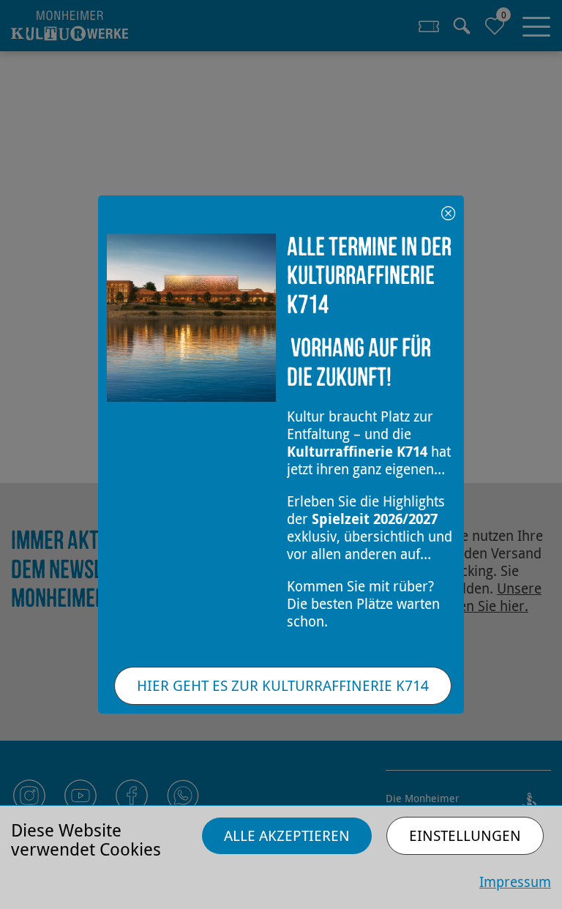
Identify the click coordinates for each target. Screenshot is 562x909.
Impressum (515, 881)
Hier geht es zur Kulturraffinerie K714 (283, 685)
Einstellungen (465, 835)
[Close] (448, 211)
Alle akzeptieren (287, 835)
